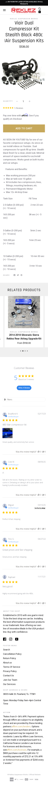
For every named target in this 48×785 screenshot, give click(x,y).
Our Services (9, 684)
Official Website (34, 775)
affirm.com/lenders (21, 726)
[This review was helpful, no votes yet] (39, 451)
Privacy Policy (10, 671)
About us (7, 662)
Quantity (8, 101)
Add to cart (24, 128)
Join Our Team (10, 680)
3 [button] (25, 350)
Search (6, 649)
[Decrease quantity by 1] (17, 101)
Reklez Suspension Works (24, 19)
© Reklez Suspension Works (18, 775)
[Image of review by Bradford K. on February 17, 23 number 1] (7, 433)
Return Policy (9, 658)
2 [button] (22, 350)
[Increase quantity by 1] (29, 101)
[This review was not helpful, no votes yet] (43, 451)
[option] (24, 72)
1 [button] (20, 350)
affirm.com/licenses (17, 749)
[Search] (39, 8)
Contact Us (8, 675)
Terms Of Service (11, 667)
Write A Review (24, 388)
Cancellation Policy (12, 654)
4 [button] (27, 350)
